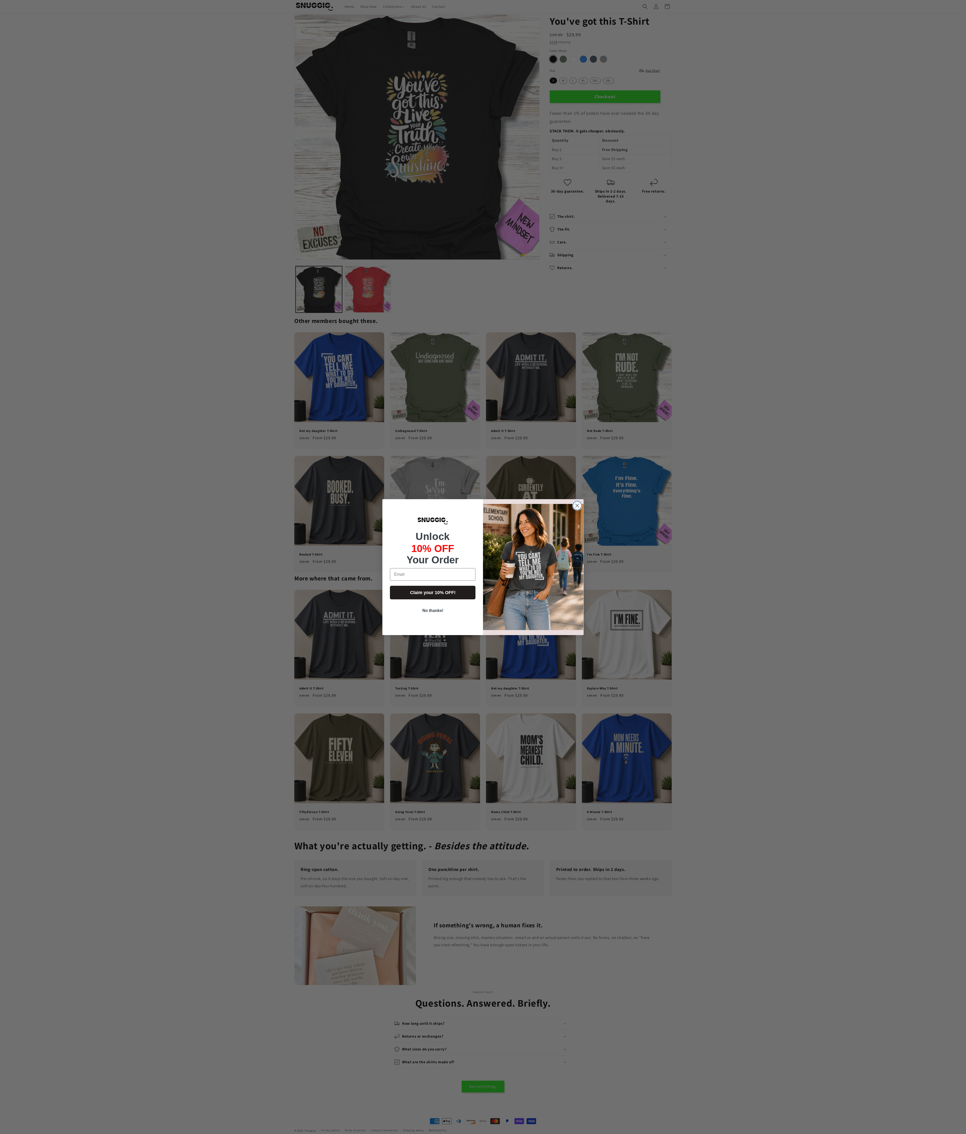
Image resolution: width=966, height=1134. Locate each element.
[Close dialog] (577, 505)
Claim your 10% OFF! (433, 592)
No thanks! (432, 610)
